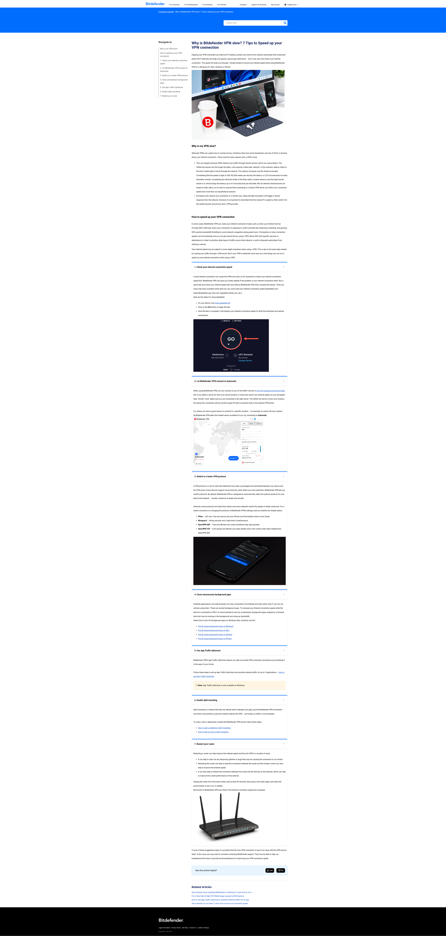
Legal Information (164, 928)
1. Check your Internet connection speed (173, 62)
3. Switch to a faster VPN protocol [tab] (210, 476)
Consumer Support (166, 12)
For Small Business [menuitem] (191, 5)
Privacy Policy (176, 928)
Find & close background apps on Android (215, 634)
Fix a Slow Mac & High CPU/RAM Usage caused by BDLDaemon (218, 896)
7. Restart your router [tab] (204, 744)
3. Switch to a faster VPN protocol (174, 75)
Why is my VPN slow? (169, 49)
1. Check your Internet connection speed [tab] (213, 267)
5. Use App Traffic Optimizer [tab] (207, 650)
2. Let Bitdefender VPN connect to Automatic (174, 69)
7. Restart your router (168, 96)
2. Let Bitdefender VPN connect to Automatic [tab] (215, 381)
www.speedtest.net (222, 303)
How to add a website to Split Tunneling (214, 728)
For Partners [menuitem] (221, 5)
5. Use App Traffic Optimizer (171, 87)
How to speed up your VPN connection (171, 54)
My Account (275, 5)
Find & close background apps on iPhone (214, 639)
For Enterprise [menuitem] (207, 5)
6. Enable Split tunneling (170, 92)
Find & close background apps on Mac (213, 630)
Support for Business (258, 5)
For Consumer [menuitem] (174, 5)
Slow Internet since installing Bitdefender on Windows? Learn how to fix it (222, 892)
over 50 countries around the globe (270, 391)
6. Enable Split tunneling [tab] (205, 700)
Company (243, 5)
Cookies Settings (203, 928)
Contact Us (192, 928)
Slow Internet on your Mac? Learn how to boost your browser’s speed (220, 903)
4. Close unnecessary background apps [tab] (212, 594)
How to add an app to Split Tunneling (213, 732)
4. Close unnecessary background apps (174, 81)
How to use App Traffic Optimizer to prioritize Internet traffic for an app (220, 900)
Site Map (185, 928)
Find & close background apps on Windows (215, 626)
